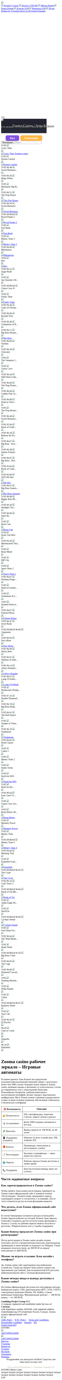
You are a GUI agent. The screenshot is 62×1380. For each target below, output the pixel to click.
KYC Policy (20, 1320)
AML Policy (7, 1320)
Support (27, 1322)
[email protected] (8, 1325)
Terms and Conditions (39, 1320)
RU (35, 1322)
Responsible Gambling (11, 1322)
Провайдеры (7, 142)
